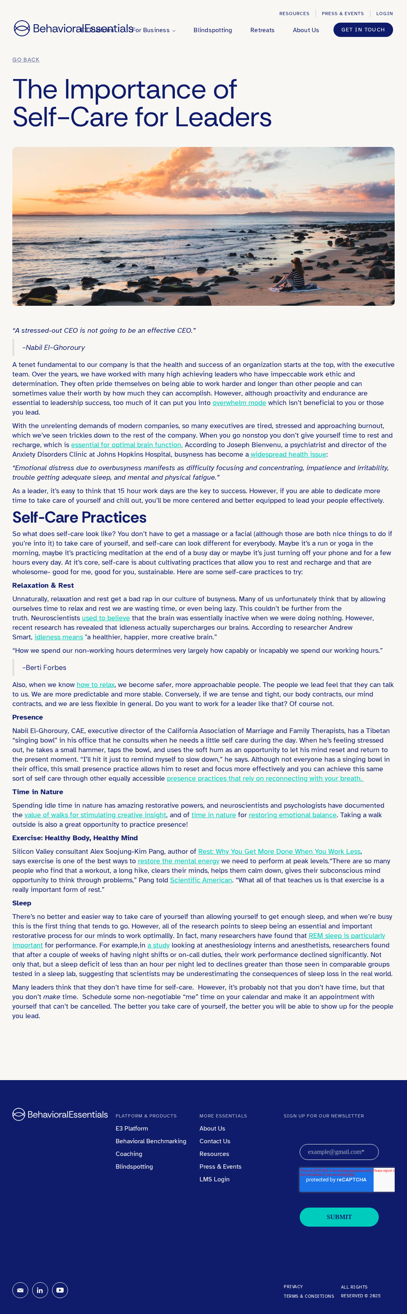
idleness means (59, 637)
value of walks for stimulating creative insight (95, 814)
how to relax (95, 684)
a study (158, 945)
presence (181, 778)
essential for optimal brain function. (127, 444)
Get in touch (363, 29)
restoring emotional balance (293, 814)
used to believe (106, 618)
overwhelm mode (239, 402)
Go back (26, 59)
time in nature (214, 814)
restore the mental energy (178, 861)
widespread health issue (287, 454)
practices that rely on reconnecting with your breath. (280, 778)
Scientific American (201, 880)
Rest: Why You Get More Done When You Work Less (279, 851)
